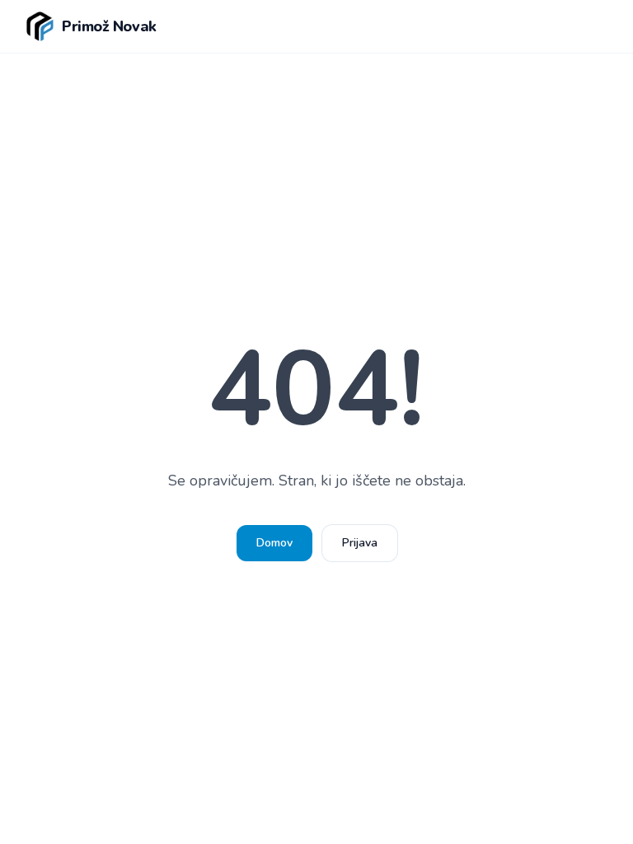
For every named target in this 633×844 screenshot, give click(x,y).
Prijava (359, 543)
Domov (274, 543)
